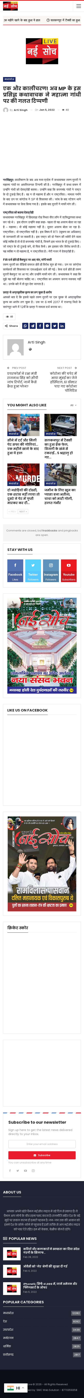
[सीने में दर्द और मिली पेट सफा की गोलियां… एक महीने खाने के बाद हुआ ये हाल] (23, 425)
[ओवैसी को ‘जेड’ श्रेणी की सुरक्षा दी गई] (12, 1271)
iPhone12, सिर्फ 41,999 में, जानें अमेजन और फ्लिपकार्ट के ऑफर (50, 1286)
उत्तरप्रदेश (8, 1330)
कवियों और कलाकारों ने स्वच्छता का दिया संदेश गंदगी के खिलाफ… (51, 1251)
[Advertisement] (42, 145)
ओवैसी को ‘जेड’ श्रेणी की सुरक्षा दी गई (45, 1266)
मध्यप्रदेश (9, 79)
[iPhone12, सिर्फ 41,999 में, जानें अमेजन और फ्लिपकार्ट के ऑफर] (12, 1288)
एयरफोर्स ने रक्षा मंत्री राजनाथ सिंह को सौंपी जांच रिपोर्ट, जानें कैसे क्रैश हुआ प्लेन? (22, 379)
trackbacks (49, 530)
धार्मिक (7, 1346)
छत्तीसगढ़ (8, 1355)
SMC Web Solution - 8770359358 (56, 1390)
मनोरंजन (8, 1338)
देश (5, 1321)
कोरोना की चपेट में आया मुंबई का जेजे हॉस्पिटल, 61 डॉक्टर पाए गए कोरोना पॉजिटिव (63, 382)
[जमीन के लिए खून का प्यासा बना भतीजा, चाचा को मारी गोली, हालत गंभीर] (60, 474)
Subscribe (44, 1155)
